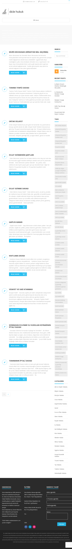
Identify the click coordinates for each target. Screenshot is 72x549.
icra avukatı (58, 186)
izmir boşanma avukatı (59, 197)
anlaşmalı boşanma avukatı (60, 130)
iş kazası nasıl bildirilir (58, 272)
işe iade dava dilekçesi (58, 222)
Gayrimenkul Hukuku (60, 33)
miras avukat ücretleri (61, 337)
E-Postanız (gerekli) (52, 499)
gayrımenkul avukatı (60, 182)
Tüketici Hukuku (15, 40)
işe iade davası (59, 227)
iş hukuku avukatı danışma (59, 250)
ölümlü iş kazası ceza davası (60, 374)
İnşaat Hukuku (34, 35)
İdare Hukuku (24, 35)
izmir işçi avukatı (59, 217)
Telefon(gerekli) (51, 505)
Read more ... (16, 72)
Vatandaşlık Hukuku (32, 40)
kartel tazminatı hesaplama (59, 317)
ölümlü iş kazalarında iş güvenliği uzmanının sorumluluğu (61, 366)
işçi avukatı (58, 292)
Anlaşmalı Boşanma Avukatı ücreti (60, 136)
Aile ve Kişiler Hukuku (16, 33)
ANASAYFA (5, 33)
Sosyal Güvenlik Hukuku (51, 37)
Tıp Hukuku (5, 40)
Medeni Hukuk (6, 37)
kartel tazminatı (59, 306)
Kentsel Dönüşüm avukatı (60, 326)
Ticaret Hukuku (63, 37)
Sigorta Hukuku (37, 37)
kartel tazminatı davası (59, 311)
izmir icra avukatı (59, 202)
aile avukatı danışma (60, 125)
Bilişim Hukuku (28, 33)
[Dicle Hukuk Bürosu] (34, 11)
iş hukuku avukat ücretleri (59, 244)
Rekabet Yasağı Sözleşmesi (59, 101)
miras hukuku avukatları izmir (59, 342)
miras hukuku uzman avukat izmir (60, 348)
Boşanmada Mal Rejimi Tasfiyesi (60, 113)
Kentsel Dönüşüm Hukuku (60, 332)
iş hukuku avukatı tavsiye (59, 255)
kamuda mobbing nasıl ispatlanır (60, 301)
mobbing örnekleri (60, 353)
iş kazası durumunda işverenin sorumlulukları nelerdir (60, 264)
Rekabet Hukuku (27, 37)
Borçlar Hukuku (39, 33)
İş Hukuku (42, 35)
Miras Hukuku (16, 37)
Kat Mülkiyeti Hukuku (53, 35)
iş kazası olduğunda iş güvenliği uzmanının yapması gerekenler (60, 286)
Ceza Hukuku (49, 33)
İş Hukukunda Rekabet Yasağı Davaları (59, 94)
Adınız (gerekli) (51, 492)
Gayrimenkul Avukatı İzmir (60, 178)
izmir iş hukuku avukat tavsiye (59, 207)
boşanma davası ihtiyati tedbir (59, 164)
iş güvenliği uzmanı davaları (60, 238)
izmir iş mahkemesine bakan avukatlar (61, 212)
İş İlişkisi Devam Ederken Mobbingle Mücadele (60, 86)
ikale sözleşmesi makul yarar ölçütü (60, 191)
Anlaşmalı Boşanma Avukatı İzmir (60, 142)
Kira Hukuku (64, 35)
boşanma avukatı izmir (59, 152)
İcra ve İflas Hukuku (13, 35)
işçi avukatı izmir (59, 296)
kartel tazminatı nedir (61, 321)
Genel (4, 35)
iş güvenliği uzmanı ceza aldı (60, 232)
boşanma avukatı (59, 147)
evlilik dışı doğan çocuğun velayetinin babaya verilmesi (60, 171)
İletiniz (48, 512)
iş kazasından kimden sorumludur (61, 277)
